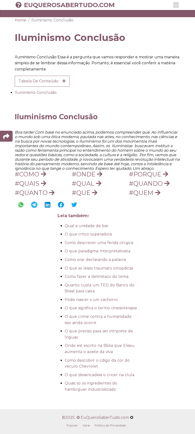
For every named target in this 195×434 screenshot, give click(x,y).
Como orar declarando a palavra (95, 259)
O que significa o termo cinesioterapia (101, 308)
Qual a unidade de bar (86, 226)
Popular (72, 425)
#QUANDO (146, 183)
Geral (86, 425)
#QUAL (84, 183)
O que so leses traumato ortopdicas (99, 268)
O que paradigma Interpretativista (97, 251)
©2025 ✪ (71, 417)
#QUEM (142, 192)
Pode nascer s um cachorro (91, 299)
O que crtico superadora (88, 234)
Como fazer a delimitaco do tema (96, 276)
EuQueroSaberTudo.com (69, 5)
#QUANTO (32, 192)
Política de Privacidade (110, 425)
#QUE (82, 192)
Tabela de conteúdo (40, 81)
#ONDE (84, 174)
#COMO (28, 174)
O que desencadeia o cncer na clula (99, 375)
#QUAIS (28, 183)
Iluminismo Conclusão (36, 92)
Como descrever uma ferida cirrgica (99, 242)
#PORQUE (146, 174)
